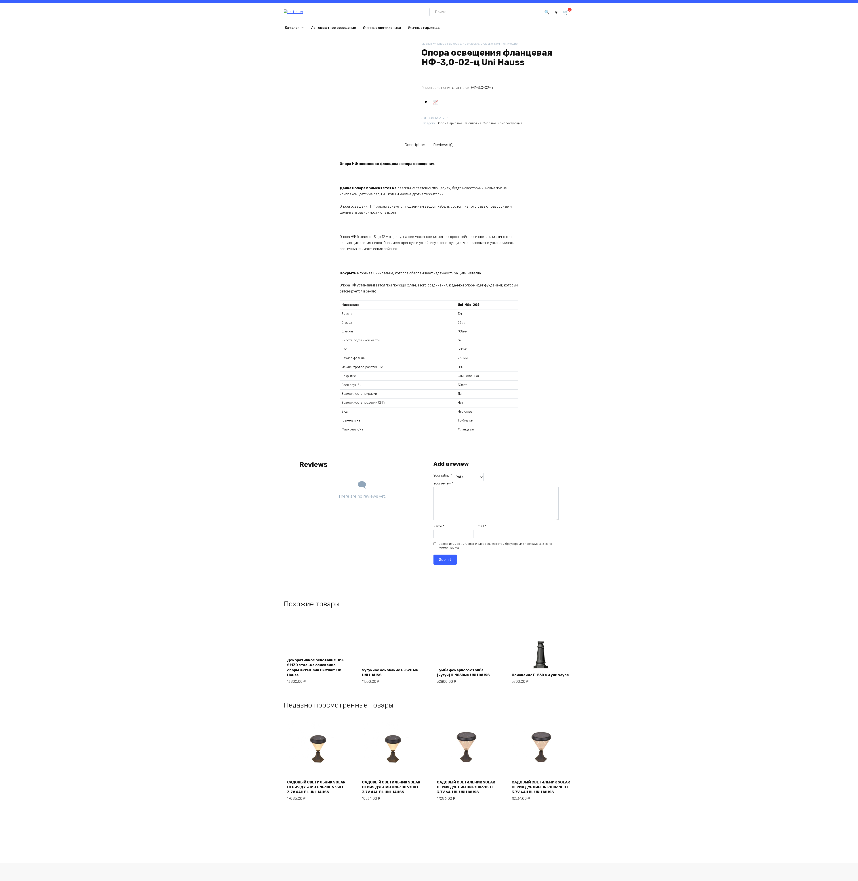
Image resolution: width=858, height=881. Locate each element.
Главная (426, 43)
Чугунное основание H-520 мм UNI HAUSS (390, 672)
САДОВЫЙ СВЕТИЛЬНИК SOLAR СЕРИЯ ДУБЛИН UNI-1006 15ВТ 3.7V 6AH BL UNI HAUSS (316, 787)
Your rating (442, 476)
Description (414, 144)
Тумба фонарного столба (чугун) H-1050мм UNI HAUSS (463, 672)
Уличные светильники (382, 28)
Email (481, 526)
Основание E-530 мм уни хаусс (540, 675)
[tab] (415, 145)
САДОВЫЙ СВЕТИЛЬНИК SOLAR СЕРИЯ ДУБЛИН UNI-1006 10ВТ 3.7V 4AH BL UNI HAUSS (391, 787)
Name (438, 526)
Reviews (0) (443, 144)
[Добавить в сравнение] (435, 102)
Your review (443, 483)
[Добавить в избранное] (425, 102)
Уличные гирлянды (424, 28)
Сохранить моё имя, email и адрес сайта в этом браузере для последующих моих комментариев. (495, 545)
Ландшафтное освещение (333, 28)
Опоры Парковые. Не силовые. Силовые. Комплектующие (477, 43)
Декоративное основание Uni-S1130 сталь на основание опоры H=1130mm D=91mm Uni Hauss (316, 667)
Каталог (292, 28)
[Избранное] (556, 12)
